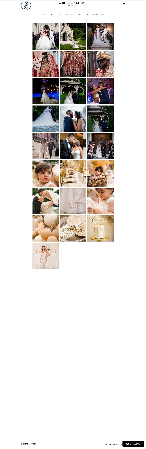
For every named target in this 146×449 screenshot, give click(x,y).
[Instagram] (123, 4)
